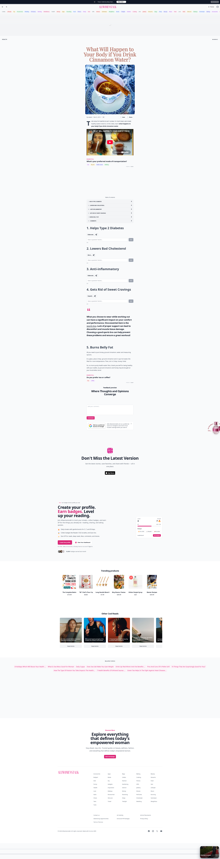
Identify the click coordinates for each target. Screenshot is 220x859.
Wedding (27, 11)
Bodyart (96, 777)
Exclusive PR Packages (123, 818)
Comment (91, 418)
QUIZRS (132, 166)
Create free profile (64, 542)
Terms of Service (98, 822)
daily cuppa (80, 667)
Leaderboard (141, 535)
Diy (14, 11)
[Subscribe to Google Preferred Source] (97, 425)
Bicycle (92, 164)
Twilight (123, 11)
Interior (124, 787)
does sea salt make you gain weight (100, 667)
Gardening (125, 784)
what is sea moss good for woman (61, 667)
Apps (63, 11)
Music (170, 11)
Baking (208, 11)
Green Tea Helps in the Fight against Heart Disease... (146, 670)
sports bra (91, 326)
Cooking (135, 11)
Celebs (3, 11)
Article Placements (145, 815)
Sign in (90, 546)
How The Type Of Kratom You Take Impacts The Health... (74, 670)
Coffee (92, 380)
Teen (175, 11)
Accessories (215, 11)
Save (123, 117)
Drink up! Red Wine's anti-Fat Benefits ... (130, 667)
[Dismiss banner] (131, 423)
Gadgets (110, 784)
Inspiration (111, 787)
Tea (88, 380)
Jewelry (144, 11)
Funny (84, 11)
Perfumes (33, 11)
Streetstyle (202, 11)
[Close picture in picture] (201, 848)
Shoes (95, 798)
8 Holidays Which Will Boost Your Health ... (30, 667)
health (4, 39)
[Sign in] (217, 7)
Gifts (93, 11)
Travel (109, 801)
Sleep (160, 11)
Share (130, 117)
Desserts (150, 11)
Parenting (69, 11)
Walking (107, 164)
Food (74, 11)
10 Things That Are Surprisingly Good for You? (188, 667)
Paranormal (20, 11)
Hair (89, 11)
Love (179, 11)
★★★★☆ (215, 39)
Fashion (129, 11)
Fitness (79, 11)
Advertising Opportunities (101, 818)
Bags (156, 11)
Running (40, 11)
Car (88, 164)
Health (53, 11)
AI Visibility (120, 815)
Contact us (97, 815)
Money (58, 11)
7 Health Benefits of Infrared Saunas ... (111, 670)
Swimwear (104, 11)
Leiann (90, 117)
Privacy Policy (144, 818)
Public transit (100, 164)
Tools (95, 805)
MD (103, 117)
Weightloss (111, 11)
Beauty (165, 11)
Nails (184, 11)
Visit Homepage (110, 756)
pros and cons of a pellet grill (158, 667)
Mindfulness (47, 11)
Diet (140, 11)
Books (117, 11)
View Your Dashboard (84, 542)
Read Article (74, 646)
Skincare (189, 11)
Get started (157, 535)
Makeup (195, 11)
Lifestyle (9, 11)
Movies (98, 11)
